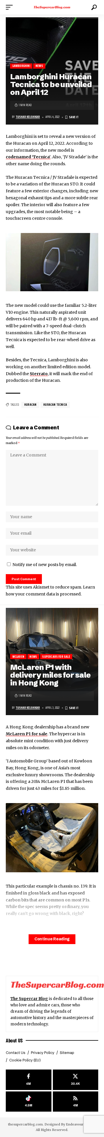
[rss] (76, 1101)
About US (14, 1040)
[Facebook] (28, 1080)
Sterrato (39, 373)
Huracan (30, 404)
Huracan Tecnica (55, 404)
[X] (76, 1080)
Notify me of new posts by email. (44, 564)
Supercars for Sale (56, 656)
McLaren (18, 656)
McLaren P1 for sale (26, 733)
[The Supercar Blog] (52, 7)
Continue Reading (52, 939)
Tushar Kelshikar (28, 116)
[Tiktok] (28, 1101)
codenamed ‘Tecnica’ (28, 156)
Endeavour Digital (80, 1124)
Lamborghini (21, 65)
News (39, 65)
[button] (11, 7)
